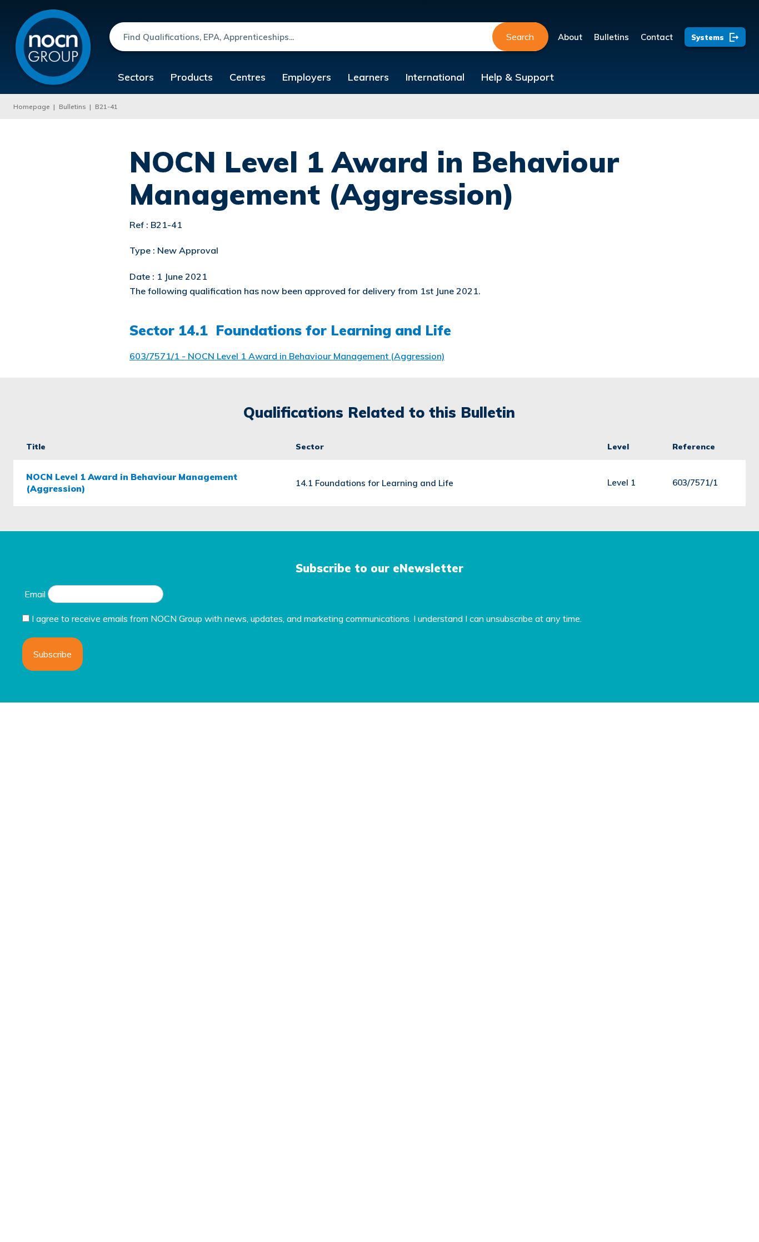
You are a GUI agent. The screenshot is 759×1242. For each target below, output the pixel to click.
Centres (247, 77)
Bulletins (611, 37)
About (570, 37)
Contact (657, 37)
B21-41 (106, 106)
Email (35, 594)
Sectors (136, 77)
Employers (306, 77)
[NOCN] (53, 47)
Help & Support (517, 77)
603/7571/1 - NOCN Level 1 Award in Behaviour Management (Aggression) (287, 356)
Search (520, 36)
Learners (368, 77)
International (435, 77)
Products (192, 77)
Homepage (31, 106)
